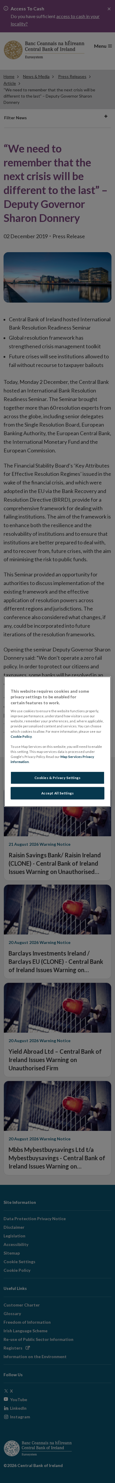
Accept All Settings (57, 793)
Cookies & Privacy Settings (57, 778)
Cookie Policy (21, 736)
